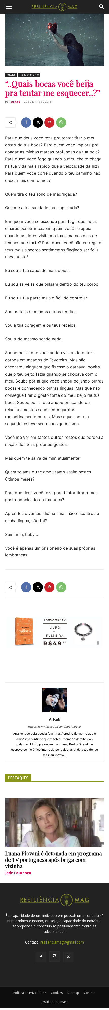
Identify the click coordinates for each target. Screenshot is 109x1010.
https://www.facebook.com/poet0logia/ (54, 726)
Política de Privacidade (29, 993)
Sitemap (73, 993)
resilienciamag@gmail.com (62, 942)
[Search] (102, 7)
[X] (38, 122)
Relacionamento (29, 74)
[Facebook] (26, 122)
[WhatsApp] (61, 122)
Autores (11, 74)
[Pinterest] (49, 122)
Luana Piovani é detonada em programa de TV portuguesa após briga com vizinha (53, 859)
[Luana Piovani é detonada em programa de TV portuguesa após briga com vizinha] (54, 822)
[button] (9, 7)
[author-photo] (54, 712)
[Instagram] (54, 956)
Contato (90, 993)
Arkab (15, 101)
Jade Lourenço (18, 872)
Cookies (57, 993)
